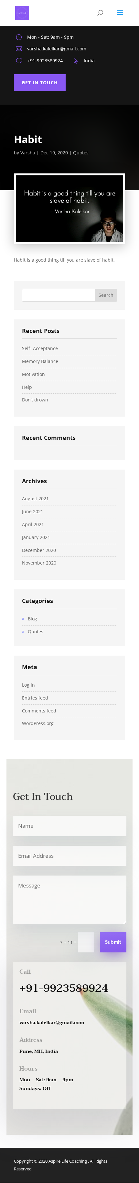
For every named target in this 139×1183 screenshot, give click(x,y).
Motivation (33, 374)
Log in (28, 685)
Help (27, 387)
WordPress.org (38, 723)
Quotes (81, 153)
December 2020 (39, 550)
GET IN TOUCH (40, 82)
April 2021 (33, 524)
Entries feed (35, 698)
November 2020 (39, 563)
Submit (113, 942)
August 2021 (35, 498)
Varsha (27, 153)
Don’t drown (35, 400)
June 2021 (32, 511)
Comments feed (39, 711)
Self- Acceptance (40, 348)
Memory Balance (40, 361)
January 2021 (36, 537)
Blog (32, 619)
